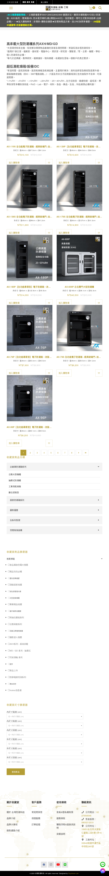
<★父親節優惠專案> (17, 14)
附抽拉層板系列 (17, 617)
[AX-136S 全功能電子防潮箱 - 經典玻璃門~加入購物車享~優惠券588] (30, 187)
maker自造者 (16, 690)
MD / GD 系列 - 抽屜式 (20, 650)
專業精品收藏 (16, 604)
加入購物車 (14, 162)
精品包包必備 (16, 571)
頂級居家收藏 (16, 584)
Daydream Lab (73, 873)
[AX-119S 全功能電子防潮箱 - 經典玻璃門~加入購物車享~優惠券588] (30, 117)
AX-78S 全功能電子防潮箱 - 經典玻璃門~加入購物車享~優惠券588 (79, 356)
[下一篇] (79, 453)
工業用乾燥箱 (15, 486)
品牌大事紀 (12, 824)
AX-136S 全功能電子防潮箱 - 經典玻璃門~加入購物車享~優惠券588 (30, 216)
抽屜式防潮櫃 (15, 480)
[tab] (54, 558)
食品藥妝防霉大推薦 (19, 564)
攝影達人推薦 (16, 637)
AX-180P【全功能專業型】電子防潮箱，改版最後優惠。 (30, 286)
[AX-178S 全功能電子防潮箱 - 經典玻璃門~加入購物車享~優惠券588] (79, 187)
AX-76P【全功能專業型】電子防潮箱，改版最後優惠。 (30, 356)
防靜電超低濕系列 (18, 677)
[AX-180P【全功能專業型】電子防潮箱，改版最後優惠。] (30, 258)
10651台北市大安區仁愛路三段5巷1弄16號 (91, 833)
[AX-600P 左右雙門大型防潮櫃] (79, 258)
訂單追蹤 (36, 824)
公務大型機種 (15, 474)
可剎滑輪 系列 (16, 657)
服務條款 (60, 818)
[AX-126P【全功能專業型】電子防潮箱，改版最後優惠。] (79, 117)
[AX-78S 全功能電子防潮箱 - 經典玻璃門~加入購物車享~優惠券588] (79, 328)
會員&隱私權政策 (64, 812)
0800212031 (87, 822)
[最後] (86, 453)
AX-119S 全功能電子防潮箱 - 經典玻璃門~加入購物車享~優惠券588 (30, 146)
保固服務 (36, 818)
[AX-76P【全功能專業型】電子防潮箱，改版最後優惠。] (30, 328)
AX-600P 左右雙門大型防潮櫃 (79, 286)
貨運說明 (60, 833)
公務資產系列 (16, 624)
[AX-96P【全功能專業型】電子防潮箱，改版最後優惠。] (30, 398)
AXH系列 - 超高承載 (19, 643)
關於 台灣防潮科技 (16, 812)
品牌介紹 (11, 818)
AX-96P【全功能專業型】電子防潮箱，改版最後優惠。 (30, 427)
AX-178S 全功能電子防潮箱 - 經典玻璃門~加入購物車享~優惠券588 (79, 216)
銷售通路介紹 (13, 830)
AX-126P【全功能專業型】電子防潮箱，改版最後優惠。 (79, 146)
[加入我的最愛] (49, 162)
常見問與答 (37, 812)
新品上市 (14, 670)
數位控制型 (14, 492)
